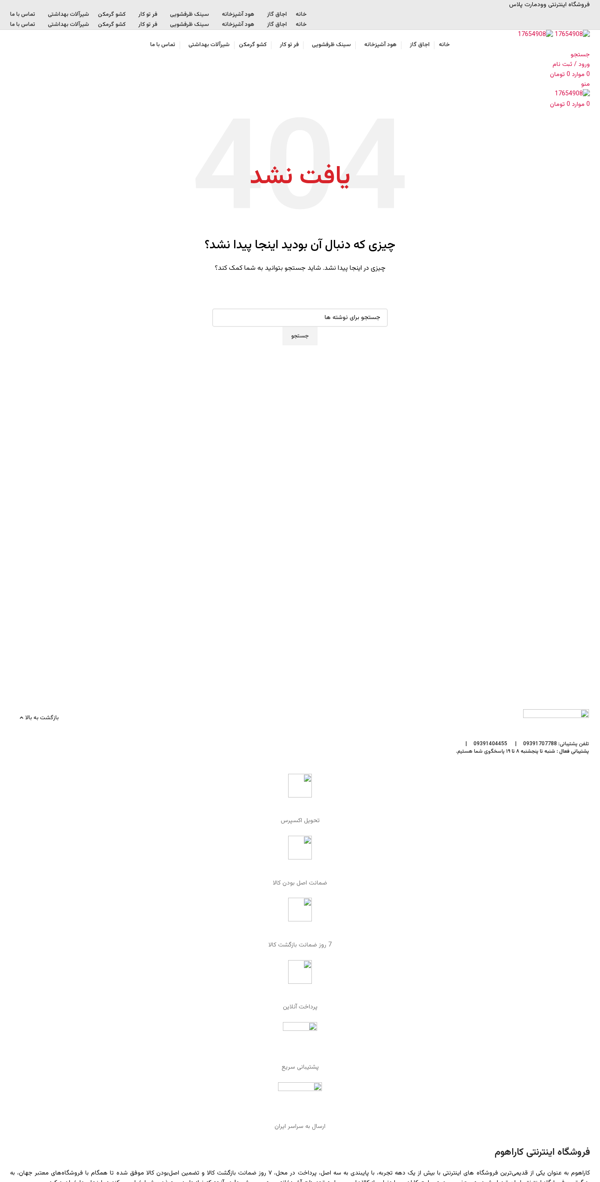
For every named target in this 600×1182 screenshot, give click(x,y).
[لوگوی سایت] (571, 35)
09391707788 (540, 744)
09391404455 (490, 744)
